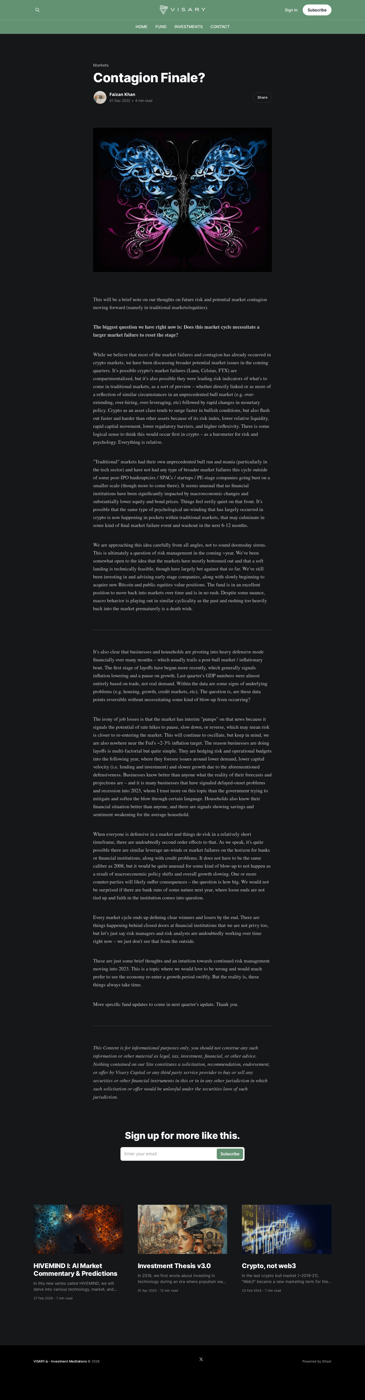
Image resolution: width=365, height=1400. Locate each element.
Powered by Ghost (316, 1361)
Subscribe (317, 9)
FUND (161, 26)
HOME (141, 26)
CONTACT (220, 26)
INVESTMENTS (189, 26)
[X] (201, 1359)
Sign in (291, 9)
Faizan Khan (122, 94)
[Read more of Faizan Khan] (100, 97)
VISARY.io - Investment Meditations (60, 1361)
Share (262, 97)
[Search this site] (37, 10)
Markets (101, 65)
